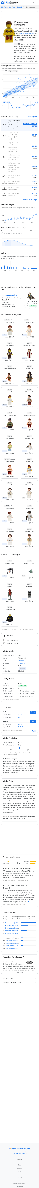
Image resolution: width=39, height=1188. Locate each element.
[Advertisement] (20, 14)
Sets (19, 1165)
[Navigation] (34, 2)
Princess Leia (12, 923)
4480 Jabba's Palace (27, 33)
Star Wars (12, 7)
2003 (7, 302)
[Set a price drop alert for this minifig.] (34, 730)
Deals (19, 1172)
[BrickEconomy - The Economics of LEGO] (9, 2)
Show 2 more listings (30, 200)
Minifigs (4, 7)
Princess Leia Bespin (15, 943)
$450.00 (34, 304)
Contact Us (19, 1187)
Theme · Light (20, 1153)
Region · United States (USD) (20, 1149)
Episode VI (20, 7)
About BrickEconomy (19, 1183)
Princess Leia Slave (14, 928)
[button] (34, 208)
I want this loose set (12, 643)
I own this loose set (12, 640)
